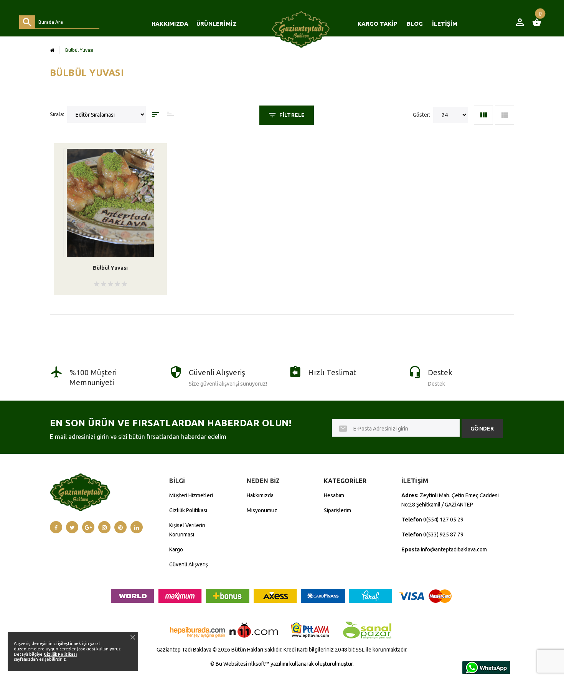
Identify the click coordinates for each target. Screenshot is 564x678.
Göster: (421, 115)
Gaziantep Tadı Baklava (184, 650)
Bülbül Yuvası (110, 268)
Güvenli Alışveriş (188, 564)
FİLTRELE (292, 115)
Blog (415, 23)
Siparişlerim (337, 510)
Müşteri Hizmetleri (191, 495)
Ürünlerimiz (216, 23)
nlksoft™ (259, 664)
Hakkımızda (170, 23)
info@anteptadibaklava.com (454, 549)
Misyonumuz (262, 510)
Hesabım (334, 495)
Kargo (176, 549)
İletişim (444, 23)
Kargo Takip (377, 23)
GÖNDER (482, 429)
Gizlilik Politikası (188, 510)
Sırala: (57, 114)
